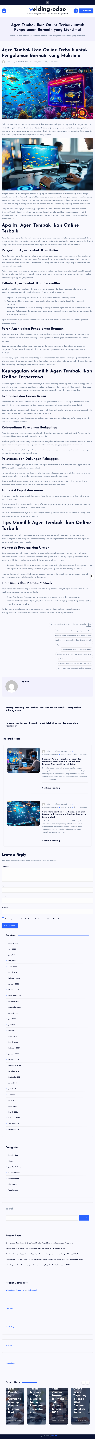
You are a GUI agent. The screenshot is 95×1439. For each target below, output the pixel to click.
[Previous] (83, 1382)
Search (10, 1209)
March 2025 (13, 1042)
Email (4, 897)
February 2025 (14, 1048)
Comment (6, 866)
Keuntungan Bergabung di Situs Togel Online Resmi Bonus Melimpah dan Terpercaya (39, 1243)
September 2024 (14, 1077)
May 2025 (12, 1030)
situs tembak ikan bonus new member (76, 659)
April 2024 (12, 1106)
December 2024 (14, 1060)
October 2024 (13, 1071)
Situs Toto (9, 1309)
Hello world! (32, 1290)
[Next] (87, 1382)
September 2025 (14, 1007)
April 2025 (12, 1036)
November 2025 (14, 996)
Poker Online (13, 1178)
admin (9, 62)
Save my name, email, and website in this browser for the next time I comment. (36, 919)
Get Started (86, 11)
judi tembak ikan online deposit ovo (77, 649)
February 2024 (14, 1118)
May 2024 (12, 1100)
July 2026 (12, 949)
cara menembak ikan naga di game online (74, 631)
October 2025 (13, 1001)
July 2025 (12, 1019)
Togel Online (13, 1190)
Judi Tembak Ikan (21, 62)
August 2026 (13, 943)
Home (12, 36)
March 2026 (13, 972)
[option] (15, 1406)
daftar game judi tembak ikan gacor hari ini (73, 635)
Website (5, 908)
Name (5, 886)
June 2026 (12, 955)
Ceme (10, 1161)
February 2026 (14, 978)
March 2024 (13, 1112)
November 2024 (14, 1065)
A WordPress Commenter (15, 1290)
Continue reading (51, 788)
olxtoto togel (10, 1327)
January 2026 (13, 984)
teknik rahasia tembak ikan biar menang (75, 668)
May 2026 (12, 961)
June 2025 (12, 1025)
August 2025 (13, 1013)
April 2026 (12, 966)
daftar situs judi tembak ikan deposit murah (73, 640)
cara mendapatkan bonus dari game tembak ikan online (71, 625)
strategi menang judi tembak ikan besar (75, 663)
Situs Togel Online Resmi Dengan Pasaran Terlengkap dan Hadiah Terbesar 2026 (38, 1265)
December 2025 (14, 990)
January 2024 (13, 1124)
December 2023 (14, 1129)
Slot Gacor (12, 1184)
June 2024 (12, 1094)
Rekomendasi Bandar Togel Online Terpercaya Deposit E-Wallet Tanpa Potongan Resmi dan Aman (44, 1259)
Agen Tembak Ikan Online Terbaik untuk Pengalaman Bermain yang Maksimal (51, 36)
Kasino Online (14, 1173)
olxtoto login (10, 1363)
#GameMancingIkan (50, 754)
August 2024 (13, 1083)
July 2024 (12, 1089)
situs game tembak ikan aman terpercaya (74, 654)
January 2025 (13, 1054)
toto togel (9, 1345)
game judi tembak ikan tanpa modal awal (74, 645)
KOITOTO (55, 1436)
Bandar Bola (13, 1155)
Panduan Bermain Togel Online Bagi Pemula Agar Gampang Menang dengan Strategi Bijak (42, 1254)
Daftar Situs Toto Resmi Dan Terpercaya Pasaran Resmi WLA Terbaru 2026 (35, 1248)
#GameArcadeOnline (63, 751)
